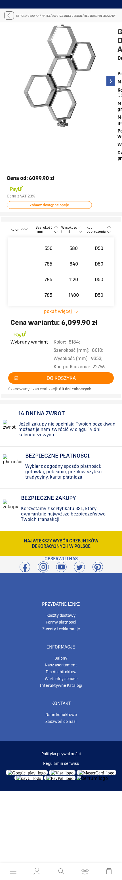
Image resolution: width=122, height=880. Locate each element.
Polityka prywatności (61, 753)
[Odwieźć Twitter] (79, 570)
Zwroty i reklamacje (61, 629)
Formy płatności (61, 622)
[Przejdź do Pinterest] (97, 570)
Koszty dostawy (61, 615)
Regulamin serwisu (61, 763)
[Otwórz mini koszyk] (109, 871)
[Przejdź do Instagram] (43, 570)
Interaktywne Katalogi (61, 685)
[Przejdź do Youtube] (61, 570)
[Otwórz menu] (13, 871)
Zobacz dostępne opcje (49, 205)
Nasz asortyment (61, 665)
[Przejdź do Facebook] (25, 570)
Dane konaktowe (61, 714)
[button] (37, 871)
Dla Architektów (61, 672)
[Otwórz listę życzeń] (85, 871)
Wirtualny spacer (61, 678)
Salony (61, 658)
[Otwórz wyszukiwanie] (61, 871)
